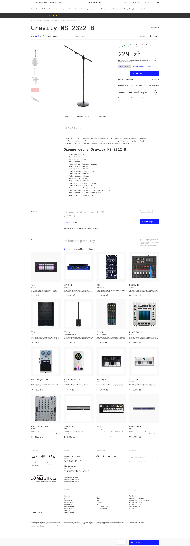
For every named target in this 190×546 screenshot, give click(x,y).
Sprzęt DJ (67, 510)
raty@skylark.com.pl (71, 477)
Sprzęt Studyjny (69, 513)
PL (137, 2)
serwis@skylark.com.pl (71, 479)
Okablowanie (68, 504)
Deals (98, 500)
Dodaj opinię (52, 36)
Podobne (102, 116)
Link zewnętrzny (102, 506)
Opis (66, 116)
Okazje (35, 2)
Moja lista (155, 85)
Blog (97, 498)
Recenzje (83, 116)
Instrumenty (68, 500)
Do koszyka (155, 79)
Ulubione (99, 502)
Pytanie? (139, 85)
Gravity (154, 28)
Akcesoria (67, 496)
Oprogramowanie (69, 506)
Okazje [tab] (92, 249)
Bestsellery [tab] (79, 249)
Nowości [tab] (67, 249)
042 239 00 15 (72, 461)
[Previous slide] (70, 106)
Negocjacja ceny (124, 85)
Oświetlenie (68, 508)
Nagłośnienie (68, 502)
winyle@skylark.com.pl (71, 481)
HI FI (65, 498)
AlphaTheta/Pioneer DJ (56, 2)
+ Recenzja (147, 221)
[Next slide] (84, 106)
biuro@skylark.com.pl (77, 470)
